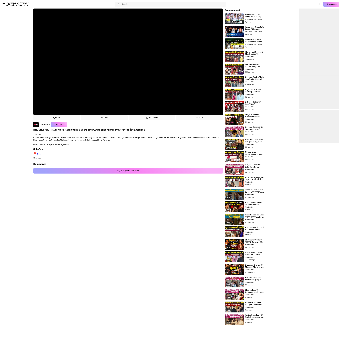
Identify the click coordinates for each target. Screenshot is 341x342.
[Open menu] (4, 4)
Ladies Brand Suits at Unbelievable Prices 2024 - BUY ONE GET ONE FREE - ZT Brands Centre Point (254, 40)
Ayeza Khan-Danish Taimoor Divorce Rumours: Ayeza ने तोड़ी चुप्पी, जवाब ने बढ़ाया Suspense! (254, 203)
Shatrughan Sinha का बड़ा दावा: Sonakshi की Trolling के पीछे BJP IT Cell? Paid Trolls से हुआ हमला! (254, 241)
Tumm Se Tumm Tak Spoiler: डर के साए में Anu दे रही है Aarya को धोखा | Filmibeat (254, 191)
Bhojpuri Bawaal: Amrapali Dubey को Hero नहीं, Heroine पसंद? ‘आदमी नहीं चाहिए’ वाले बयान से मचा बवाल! (254, 116)
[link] (41, 124)
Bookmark (153, 118)
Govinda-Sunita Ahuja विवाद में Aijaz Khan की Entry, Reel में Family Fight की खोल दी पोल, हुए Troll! (254, 78)
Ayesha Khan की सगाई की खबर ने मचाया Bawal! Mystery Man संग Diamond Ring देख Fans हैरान (255, 228)
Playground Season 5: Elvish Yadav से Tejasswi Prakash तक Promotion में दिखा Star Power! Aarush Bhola (254, 53)
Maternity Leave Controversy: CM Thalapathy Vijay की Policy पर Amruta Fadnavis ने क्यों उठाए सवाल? (253, 66)
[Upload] (319, 4)
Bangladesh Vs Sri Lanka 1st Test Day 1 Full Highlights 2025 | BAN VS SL (254, 15)
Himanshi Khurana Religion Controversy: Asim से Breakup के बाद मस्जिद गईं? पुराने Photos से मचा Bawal (255, 304)
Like (58, 118)
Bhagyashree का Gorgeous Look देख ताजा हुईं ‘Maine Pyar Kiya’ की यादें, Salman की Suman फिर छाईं (255, 291)
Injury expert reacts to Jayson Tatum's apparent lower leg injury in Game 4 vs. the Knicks (254, 28)
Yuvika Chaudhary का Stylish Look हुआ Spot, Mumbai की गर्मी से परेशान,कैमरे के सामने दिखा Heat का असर (254, 316)
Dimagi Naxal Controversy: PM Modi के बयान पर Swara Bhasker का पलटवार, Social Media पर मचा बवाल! (255, 153)
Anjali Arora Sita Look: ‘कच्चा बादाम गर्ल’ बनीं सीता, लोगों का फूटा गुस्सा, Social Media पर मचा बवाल (254, 178)
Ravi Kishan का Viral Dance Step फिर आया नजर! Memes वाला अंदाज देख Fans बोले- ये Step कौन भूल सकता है (254, 253)
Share (105, 118)
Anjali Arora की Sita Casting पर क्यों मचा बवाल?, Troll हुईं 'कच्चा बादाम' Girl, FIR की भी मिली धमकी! (254, 91)
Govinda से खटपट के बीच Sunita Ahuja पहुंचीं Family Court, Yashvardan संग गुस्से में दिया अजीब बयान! (254, 128)
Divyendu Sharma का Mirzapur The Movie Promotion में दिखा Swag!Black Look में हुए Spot (254, 266)
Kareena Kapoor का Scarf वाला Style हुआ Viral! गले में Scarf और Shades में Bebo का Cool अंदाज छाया (254, 279)
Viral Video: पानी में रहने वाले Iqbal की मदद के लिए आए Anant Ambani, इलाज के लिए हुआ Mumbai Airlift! (254, 141)
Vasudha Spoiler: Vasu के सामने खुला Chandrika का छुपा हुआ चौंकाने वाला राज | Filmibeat (254, 216)
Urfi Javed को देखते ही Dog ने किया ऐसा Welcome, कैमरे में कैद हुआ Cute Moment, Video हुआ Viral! (254, 103)
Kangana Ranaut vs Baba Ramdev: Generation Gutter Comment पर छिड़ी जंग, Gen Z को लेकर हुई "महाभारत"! (254, 166)
